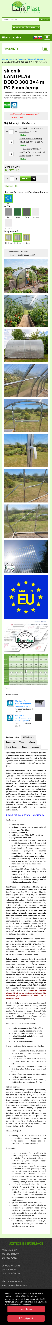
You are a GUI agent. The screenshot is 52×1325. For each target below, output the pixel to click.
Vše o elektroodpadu (12, 1281)
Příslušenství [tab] (28, 737)
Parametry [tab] (10, 742)
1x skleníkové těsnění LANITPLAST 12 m (23, 703)
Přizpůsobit (26, 1318)
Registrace (33, 27)
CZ (34, 37)
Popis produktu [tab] (12, 737)
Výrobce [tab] (35, 747)
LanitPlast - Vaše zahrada (26, 7)
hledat (44, 19)
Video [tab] (21, 742)
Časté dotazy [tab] (11, 747)
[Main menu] (47, 37)
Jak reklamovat (9, 1270)
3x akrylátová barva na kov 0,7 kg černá (23, 718)
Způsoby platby (9, 1258)
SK (39, 37)
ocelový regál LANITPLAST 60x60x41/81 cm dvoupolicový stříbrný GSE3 (32, 152)
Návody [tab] (32, 742)
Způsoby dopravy (10, 1254)
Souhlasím (26, 1309)
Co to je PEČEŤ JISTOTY (13, 1273)
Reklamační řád (9, 1250)
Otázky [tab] (24, 747)
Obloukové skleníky (35, 59)
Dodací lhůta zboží (11, 1266)
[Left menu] (45, 49)
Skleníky (21, 59)
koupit (25, 178)
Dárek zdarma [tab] (12, 695)
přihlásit (21, 27)
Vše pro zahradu (9, 59)
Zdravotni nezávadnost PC (15, 1285)
